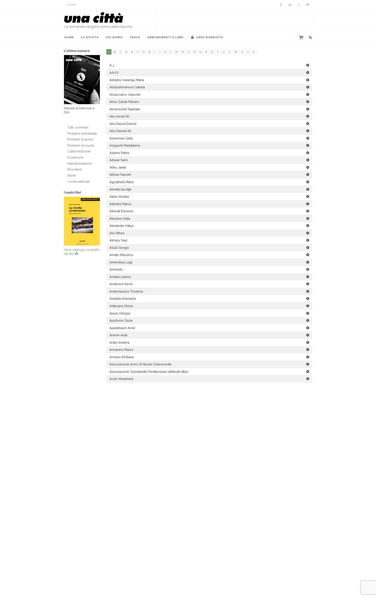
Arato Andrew (119, 342)
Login (71, 4)
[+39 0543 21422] (298, 5)
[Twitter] (289, 5)
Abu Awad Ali (119, 116)
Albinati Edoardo (121, 211)
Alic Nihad (116, 233)
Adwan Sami (118, 160)
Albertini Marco (120, 204)
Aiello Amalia (119, 196)
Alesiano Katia (119, 218)
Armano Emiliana (121, 357)
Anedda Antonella (122, 298)
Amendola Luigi (120, 262)
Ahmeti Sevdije (120, 189)
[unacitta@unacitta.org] (307, 5)
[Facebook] (281, 5)
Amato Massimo (121, 255)
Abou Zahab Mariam (124, 102)
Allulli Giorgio (119, 247)
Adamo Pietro (119, 153)
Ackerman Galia (121, 138)
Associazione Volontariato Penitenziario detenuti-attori (148, 371)
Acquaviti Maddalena (124, 145)
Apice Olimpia (119, 313)
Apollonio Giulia (121, 320)
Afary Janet (117, 167)
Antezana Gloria (121, 306)
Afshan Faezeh (120, 174)
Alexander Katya (121, 225)
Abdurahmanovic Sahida (127, 87)
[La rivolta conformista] (82, 221)
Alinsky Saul (118, 240)
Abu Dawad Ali (120, 131)
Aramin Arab (118, 335)
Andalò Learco (120, 277)
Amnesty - (117, 269)
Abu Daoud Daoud (122, 123)
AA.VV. (114, 72)
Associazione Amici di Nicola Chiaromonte (140, 364)
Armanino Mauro (121, 349)
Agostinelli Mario (121, 182)
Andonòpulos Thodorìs (126, 291)
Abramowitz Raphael (124, 109)
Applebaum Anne (122, 328)
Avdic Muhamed (121, 379)
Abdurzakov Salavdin (125, 94)
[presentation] (60, 221)
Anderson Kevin (121, 284)
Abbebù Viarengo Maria (126, 80)
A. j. (111, 65)
